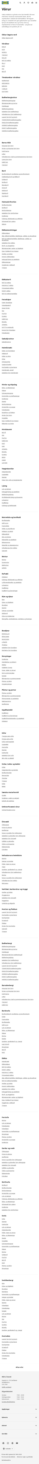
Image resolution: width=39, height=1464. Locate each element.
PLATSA (4, 313)
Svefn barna (5, 151)
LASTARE (4, 463)
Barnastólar (5, 775)
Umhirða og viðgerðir (8, 903)
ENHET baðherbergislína (9, 128)
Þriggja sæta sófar (7, 739)
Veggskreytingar (7, 684)
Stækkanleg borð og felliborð (11, 177)
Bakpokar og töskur (8, 423)
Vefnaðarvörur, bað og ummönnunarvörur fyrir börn (17, 999)
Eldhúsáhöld (5, 534)
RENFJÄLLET (6, 634)
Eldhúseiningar (6, 262)
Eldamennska (6, 847)
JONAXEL (4, 324)
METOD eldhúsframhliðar (9, 293)
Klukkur (4, 665)
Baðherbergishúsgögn (8, 100)
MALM (4, 47)
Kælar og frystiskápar (8, 351)
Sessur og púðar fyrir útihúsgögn (12, 833)
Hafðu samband (6, 1387)
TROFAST (5, 55)
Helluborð (5, 353)
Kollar (3, 784)
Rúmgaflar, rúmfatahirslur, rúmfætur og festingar (17, 619)
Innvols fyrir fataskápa (8, 330)
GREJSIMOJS (5, 83)
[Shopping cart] (32, 2)
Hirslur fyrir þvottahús (8, 926)
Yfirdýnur (4, 645)
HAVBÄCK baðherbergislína (10, 131)
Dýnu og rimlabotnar (8, 616)
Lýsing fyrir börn (7, 159)
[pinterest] (12, 1443)
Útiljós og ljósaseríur (8, 844)
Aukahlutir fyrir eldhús (8, 243)
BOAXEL (4, 322)
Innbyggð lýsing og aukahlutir (11, 259)
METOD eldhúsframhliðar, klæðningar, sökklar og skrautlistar (16, 239)
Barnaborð (5, 185)
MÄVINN (4, 86)
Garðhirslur (5, 830)
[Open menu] (36, 3)
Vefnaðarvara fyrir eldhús (9, 548)
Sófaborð (5, 179)
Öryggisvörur (6, 895)
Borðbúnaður (6, 520)
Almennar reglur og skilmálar (25, 1457)
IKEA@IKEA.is (6, 1382)
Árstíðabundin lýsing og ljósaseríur (12, 497)
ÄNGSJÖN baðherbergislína (10, 122)
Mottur (4, 559)
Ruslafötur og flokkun (8, 412)
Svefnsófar (5, 752)
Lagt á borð (5, 1044)
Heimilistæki (5, 1061)
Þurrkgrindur (6, 918)
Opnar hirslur (6, 308)
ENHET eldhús (6, 291)
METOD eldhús (6, 60)
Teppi (3, 867)
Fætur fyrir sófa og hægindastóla (12, 480)
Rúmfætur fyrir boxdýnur (9, 650)
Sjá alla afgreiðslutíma (8, 1402)
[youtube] (17, 1443)
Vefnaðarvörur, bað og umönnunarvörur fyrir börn (17, 157)
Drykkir (4, 795)
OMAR (4, 460)
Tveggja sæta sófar (8, 736)
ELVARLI (4, 316)
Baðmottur (5, 565)
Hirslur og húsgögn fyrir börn (11, 148)
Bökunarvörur (6, 542)
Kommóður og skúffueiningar (11, 396)
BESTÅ (4, 71)
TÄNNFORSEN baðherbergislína (11, 120)
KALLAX (4, 58)
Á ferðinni (5, 849)
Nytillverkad (5, 80)
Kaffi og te (5, 523)
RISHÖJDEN (5, 639)
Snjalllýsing (5, 503)
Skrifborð (4, 182)
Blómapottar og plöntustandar (11, 678)
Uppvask (4, 550)
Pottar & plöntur (7, 827)
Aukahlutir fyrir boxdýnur (9, 647)
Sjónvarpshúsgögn (7, 393)
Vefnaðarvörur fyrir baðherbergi (11, 114)
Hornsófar (5, 747)
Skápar (4, 390)
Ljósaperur (5, 500)
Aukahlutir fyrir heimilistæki (10, 373)
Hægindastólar (6, 472)
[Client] (24, 2)
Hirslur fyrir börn (7, 415)
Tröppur (4, 267)
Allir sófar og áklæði (8, 758)
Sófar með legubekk (8, 741)
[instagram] (7, 1443)
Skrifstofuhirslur (6, 210)
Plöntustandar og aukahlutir (10, 698)
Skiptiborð (5, 193)
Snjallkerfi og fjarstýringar (10, 590)
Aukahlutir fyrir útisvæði (9, 838)
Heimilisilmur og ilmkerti (9, 662)
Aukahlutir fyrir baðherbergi (10, 111)
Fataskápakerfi (6, 305)
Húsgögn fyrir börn (7, 145)
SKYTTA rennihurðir (8, 327)
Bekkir (4, 786)
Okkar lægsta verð (7, 38)
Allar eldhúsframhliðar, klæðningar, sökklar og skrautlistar (19, 236)
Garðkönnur (5, 704)
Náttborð (5, 190)
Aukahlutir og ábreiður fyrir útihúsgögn (13, 836)
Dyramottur (5, 562)
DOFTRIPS (5, 91)
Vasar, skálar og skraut (9, 670)
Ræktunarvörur (6, 701)
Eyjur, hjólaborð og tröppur (10, 251)
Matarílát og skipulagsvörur (10, 545)
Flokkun (4, 923)
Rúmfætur (5, 1291)
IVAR (3, 446)
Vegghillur (5, 418)
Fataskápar (5, 1128)
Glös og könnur (6, 537)
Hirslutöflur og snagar (8, 407)
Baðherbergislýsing (7, 109)
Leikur (3, 154)
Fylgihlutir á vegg (7, 667)
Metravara (5, 883)
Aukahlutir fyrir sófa (8, 755)
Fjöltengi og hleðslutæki (9, 505)
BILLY (3, 63)
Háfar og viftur (6, 356)
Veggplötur (5, 900)
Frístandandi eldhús (8, 288)
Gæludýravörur (6, 342)
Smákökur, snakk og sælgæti (10, 798)
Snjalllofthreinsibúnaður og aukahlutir (13, 718)
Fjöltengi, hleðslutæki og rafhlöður (12, 218)
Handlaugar (5, 106)
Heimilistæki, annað (8, 370)
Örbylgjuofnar (6, 362)
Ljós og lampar (6, 489)
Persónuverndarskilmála (8, 1457)
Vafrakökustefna (6, 1460)
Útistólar (4, 778)
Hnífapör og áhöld (7, 531)
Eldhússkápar (6, 233)
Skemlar (4, 477)
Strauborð (5, 920)
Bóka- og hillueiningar (8, 388)
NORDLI (4, 52)
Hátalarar (5, 577)
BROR (3, 457)
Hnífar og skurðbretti (8, 528)
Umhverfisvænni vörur (8, 810)
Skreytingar (5, 1047)
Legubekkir (5, 474)
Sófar (3, 1219)
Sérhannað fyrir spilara (8, 221)
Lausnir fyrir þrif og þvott (9, 117)
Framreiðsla (5, 526)
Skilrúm (4, 224)
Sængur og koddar (7, 610)
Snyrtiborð (5, 196)
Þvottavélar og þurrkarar (9, 367)
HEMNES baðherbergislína (10, 125)
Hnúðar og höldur (7, 254)
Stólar (3, 767)
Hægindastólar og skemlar (10, 770)
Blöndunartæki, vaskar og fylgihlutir (12, 248)
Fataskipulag (5, 333)
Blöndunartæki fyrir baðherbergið (12, 955)
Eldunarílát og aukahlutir (9, 539)
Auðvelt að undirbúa (8, 801)
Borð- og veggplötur (8, 245)
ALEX (3, 49)
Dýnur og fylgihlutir (7, 602)
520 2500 (4, 1384)
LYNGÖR (4, 642)
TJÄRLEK (4, 89)
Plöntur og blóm (7, 681)
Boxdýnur (5, 605)
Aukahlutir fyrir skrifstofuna (10, 213)
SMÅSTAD (5, 162)
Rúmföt (4, 608)
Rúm (3, 599)
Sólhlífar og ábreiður (8, 841)
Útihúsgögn (5, 825)
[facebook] (3, 1443)
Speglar (4, 676)
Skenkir (4, 401)
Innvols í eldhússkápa (8, 256)
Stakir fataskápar (7, 302)
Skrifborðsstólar (7, 205)
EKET (3, 66)
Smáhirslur (5, 216)
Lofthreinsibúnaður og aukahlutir (12, 582)
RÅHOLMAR (5, 636)
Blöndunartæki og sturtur (9, 103)
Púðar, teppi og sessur (9, 864)
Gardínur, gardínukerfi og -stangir (12, 869)
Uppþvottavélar (6, 364)
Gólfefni (4, 568)
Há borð (4, 188)
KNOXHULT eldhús (7, 285)
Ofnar (3, 359)
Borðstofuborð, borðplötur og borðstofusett (15, 174)
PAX (3, 69)
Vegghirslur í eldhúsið (8, 265)
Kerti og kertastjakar (8, 673)
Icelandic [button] (8, 1448)
